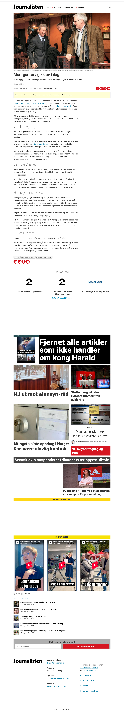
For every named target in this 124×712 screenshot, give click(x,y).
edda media (47, 257)
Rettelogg (84, 685)
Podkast (57, 8)
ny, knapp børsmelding (64, 106)
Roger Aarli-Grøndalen (55, 663)
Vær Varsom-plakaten (89, 667)
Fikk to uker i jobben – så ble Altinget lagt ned (38, 609)
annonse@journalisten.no (56, 686)
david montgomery (27, 257)
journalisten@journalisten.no (57, 678)
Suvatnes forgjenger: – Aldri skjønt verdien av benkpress (43, 631)
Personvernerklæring (88, 680)
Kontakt (81, 8)
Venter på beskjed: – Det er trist (33, 616)
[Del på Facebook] (97, 88)
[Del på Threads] (105, 88)
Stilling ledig (69, 8)
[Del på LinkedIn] (101, 88)
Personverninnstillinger (89, 691)
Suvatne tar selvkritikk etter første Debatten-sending (41, 624)
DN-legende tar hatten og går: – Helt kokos (37, 602)
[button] (15, 271)
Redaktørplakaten (90, 670)
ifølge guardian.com (42, 144)
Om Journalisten (86, 675)
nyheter (39, 257)
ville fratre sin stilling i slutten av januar (29, 103)
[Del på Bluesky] (108, 88)
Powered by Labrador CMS (62, 709)
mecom (17, 257)
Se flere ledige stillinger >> (62, 298)
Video (48, 8)
